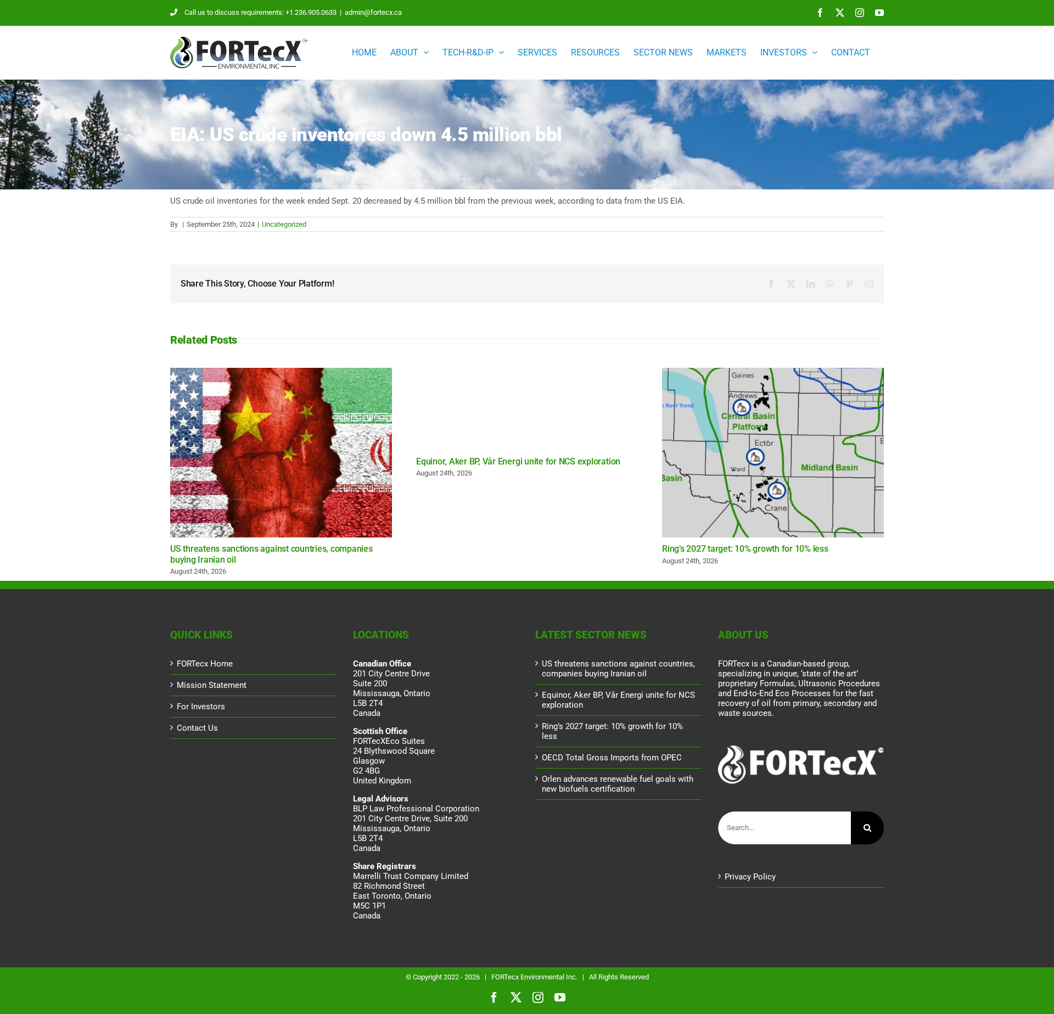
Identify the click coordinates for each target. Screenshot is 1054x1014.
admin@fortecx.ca (373, 12)
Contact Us (197, 728)
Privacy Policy (750, 877)
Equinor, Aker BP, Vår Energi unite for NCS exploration (518, 461)
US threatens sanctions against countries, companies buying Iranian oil (281, 452)
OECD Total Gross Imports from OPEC (612, 758)
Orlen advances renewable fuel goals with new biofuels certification (617, 784)
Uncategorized (284, 224)
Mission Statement (211, 685)
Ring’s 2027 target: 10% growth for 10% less (773, 452)
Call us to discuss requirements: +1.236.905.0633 (260, 12)
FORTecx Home (205, 664)
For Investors (201, 707)
